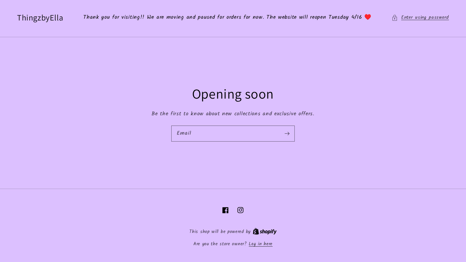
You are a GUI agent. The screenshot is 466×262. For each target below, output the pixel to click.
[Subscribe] (286, 133)
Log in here (261, 244)
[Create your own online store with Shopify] (265, 231)
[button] (420, 17)
